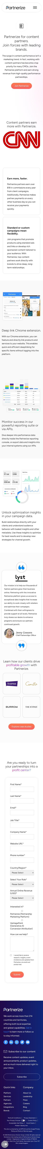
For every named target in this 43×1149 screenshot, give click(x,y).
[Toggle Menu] (35, 7)
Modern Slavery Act (21, 1125)
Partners (7, 1100)
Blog (25, 1107)
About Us (27, 1093)
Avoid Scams (30, 1123)
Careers (26, 1103)
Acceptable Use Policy (16, 1123)
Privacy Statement (30, 1118)
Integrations (9, 1107)
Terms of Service (23, 1131)
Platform (7, 1093)
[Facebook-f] (6, 1042)
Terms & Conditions (14, 1118)
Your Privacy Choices (13, 1120)
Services (7, 1096)
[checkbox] (22, 920)
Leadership (27, 1096)
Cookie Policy (32, 1120)
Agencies (8, 1103)
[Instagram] (17, 1042)
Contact (26, 1110)
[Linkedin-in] (11, 1042)
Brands (6, 1110)
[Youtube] (28, 1042)
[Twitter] (22, 1042)
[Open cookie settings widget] (4, 1144)
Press (25, 1100)
